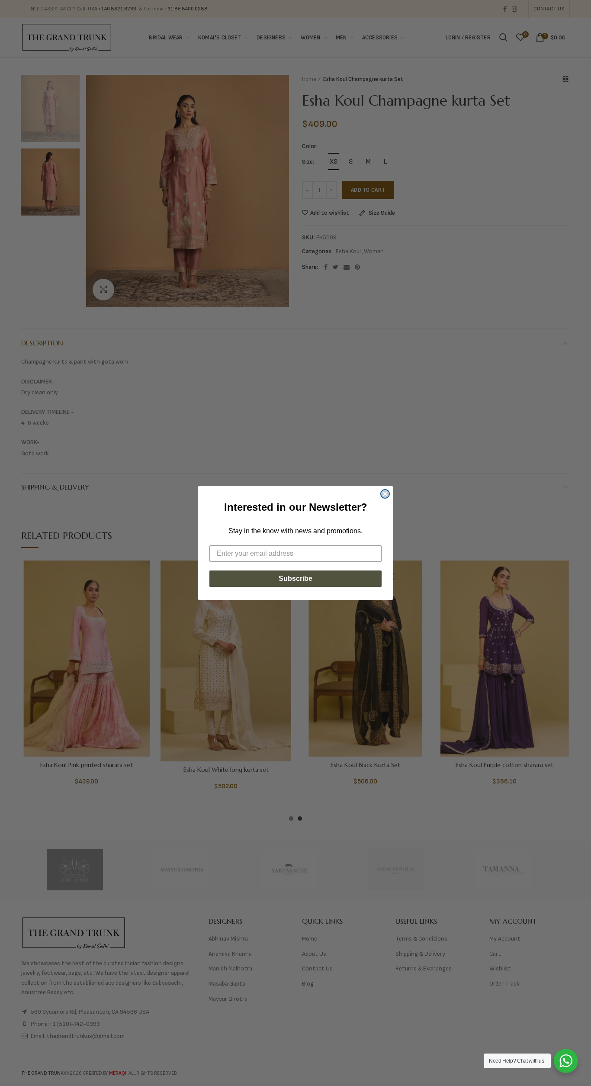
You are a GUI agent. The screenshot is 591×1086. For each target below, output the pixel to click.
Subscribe (295, 578)
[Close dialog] (385, 494)
